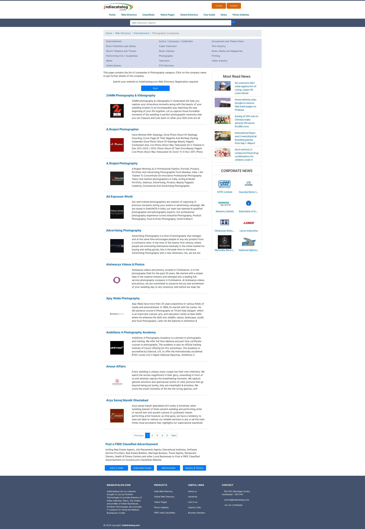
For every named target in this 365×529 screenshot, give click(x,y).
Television (164, 60)
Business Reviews (196, 512)
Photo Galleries (241, 14)
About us (192, 491)
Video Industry (219, 60)
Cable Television (168, 46)
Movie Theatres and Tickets (121, 51)
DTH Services (166, 65)
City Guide (209, 14)
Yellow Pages (167, 14)
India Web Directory (163, 491)
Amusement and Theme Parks (228, 41)
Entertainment (141, 33)
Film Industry (219, 46)
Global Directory (189, 14)
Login (219, 6)
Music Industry (167, 51)
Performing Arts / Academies (122, 55)
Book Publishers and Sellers (121, 46)
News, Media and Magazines (227, 51)
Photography (166, 55)
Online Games (113, 65)
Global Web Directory (164, 496)
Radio (109, 60)
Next (174, 435)
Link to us (192, 502)
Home (112, 14)
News (224, 14)
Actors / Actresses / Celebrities (176, 41)
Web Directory (129, 14)
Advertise (192, 496)
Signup (234, 6)
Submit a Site (194, 507)
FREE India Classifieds (164, 512)
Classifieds (148, 14)
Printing (216, 55)
